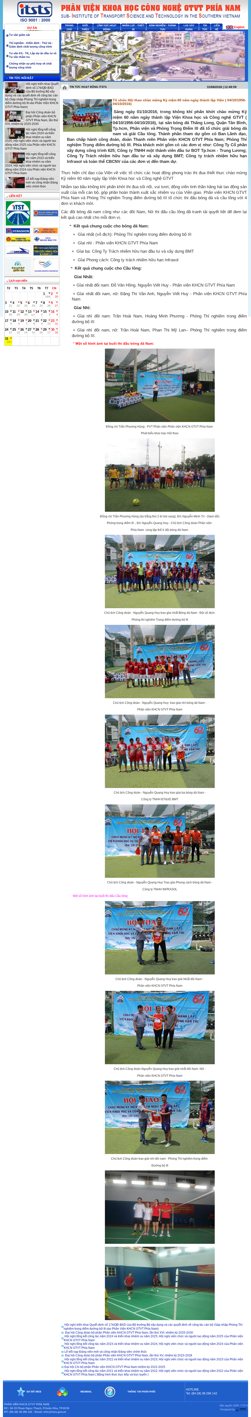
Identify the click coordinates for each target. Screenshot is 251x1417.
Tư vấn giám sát (19, 34)
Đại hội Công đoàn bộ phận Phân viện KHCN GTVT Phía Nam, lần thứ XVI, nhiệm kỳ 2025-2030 (31, 118)
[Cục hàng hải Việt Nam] (46, 242)
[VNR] (18, 253)
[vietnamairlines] (46, 254)
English (239, 27)
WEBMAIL (86, 1391)
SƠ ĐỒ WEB (33, 1391)
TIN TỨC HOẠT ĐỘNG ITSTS (88, 86)
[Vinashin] (18, 232)
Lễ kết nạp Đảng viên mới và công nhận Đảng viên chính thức (42, 182)
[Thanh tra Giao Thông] (18, 241)
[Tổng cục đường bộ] (46, 233)
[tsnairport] (46, 271)
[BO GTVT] (46, 215)
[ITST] (18, 224)
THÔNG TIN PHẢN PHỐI (141, 1391)
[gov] (18, 272)
